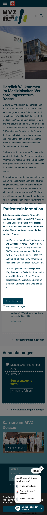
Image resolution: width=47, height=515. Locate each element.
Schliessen (14, 301)
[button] (27, 485)
